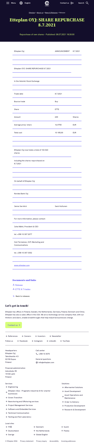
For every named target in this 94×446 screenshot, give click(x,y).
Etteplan (32, 13)
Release (19, 285)
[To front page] (47, 3)
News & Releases (51, 13)
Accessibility (54, 441)
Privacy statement (26, 441)
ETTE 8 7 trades (22, 289)
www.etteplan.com (22, 265)
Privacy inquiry (41, 441)
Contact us (13, 325)
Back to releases (23, 296)
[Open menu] (8, 3)
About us (40, 13)
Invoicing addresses (68, 441)
